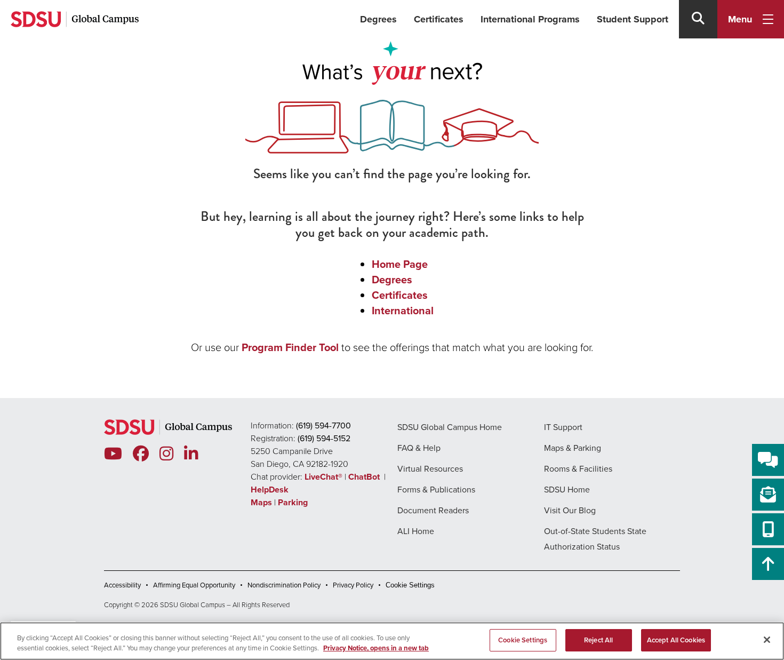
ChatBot (365, 477)
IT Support (563, 427)
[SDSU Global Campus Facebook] (141, 454)
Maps (261, 502)
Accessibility (122, 585)
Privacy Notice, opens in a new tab (376, 648)
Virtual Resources (430, 469)
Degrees (378, 19)
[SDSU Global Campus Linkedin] (191, 454)
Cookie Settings (410, 585)
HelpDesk (271, 489)
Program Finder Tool (290, 347)
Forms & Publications (436, 489)
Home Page (400, 264)
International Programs (530, 19)
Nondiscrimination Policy (284, 585)
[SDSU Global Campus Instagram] (166, 454)
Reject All (598, 640)
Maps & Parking (572, 448)
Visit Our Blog (570, 510)
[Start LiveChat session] (768, 460)
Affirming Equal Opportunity (194, 585)
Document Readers (433, 510)
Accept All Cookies (676, 640)
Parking (293, 502)
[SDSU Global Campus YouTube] (113, 454)
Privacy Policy (353, 585)
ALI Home (415, 531)
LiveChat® (323, 477)
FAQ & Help (419, 448)
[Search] (698, 19)
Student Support (632, 19)
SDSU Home (567, 489)
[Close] (767, 639)
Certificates (438, 19)
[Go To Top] (768, 564)
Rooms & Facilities (578, 469)
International (403, 311)
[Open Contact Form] (768, 495)
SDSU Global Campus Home (449, 427)
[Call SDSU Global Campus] (768, 529)
